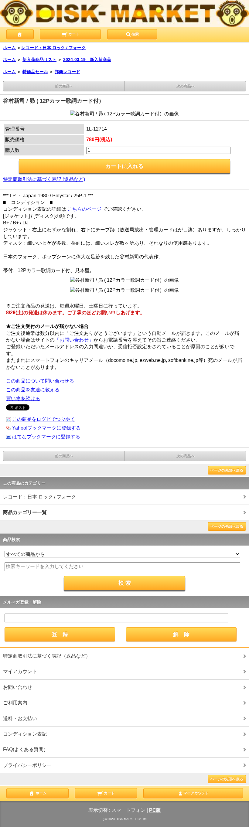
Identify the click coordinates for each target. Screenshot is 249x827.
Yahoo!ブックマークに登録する (46, 428)
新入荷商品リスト (39, 59)
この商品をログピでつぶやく (43, 419)
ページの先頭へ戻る (226, 470)
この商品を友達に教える (33, 389)
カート (73, 34)
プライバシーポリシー (27, 765)
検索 (135, 34)
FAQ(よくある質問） (25, 749)
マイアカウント (20, 671)
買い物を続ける (23, 398)
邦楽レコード (67, 71)
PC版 (155, 810)
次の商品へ (185, 86)
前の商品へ (64, 86)
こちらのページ (84, 209)
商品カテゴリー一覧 (25, 512)
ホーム (9, 47)
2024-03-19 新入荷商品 (87, 59)
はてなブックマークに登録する (46, 436)
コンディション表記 (25, 734)
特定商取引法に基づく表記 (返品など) (44, 179)
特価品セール (35, 71)
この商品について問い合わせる (40, 380)
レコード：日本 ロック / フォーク (53, 47)
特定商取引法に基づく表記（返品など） (46, 656)
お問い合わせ (17, 687)
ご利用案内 (15, 702)
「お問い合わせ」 (74, 339)
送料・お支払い (20, 718)
